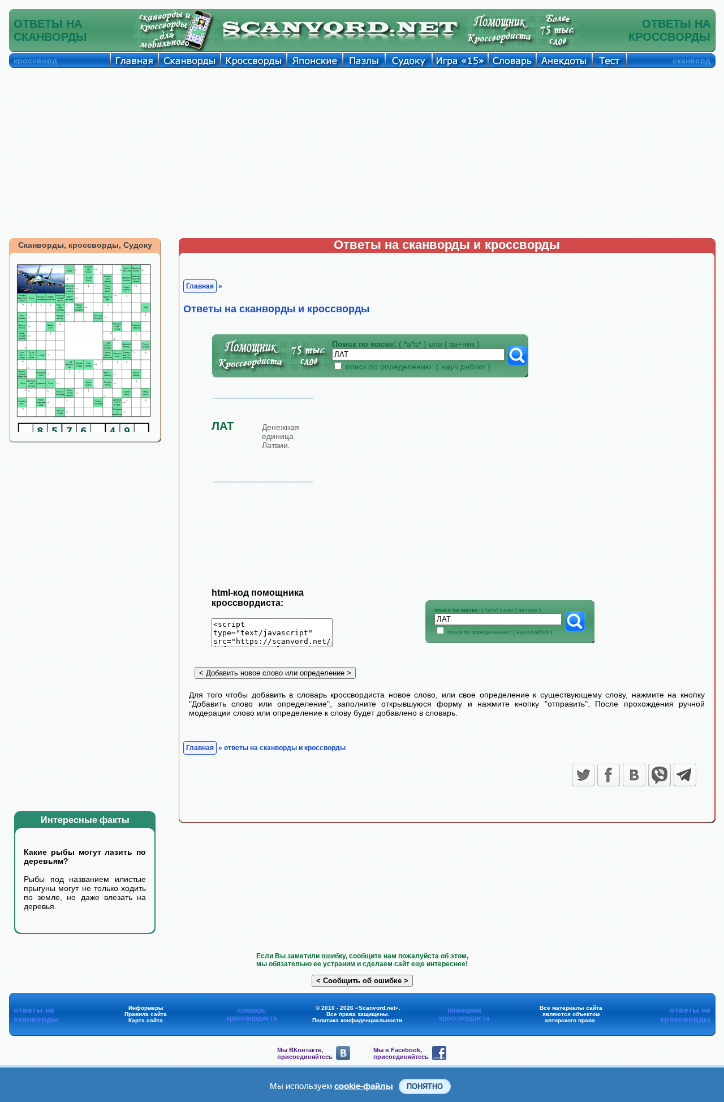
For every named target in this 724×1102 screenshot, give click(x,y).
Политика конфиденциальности (357, 1020)
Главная (200, 286)
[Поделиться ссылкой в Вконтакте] (634, 775)
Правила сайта (145, 1014)
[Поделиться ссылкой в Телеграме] (685, 775)
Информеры (145, 1008)
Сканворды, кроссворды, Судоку (85, 244)
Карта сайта (145, 1020)
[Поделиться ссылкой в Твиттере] (583, 775)
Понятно (425, 1086)
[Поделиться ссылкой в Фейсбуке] (608, 775)
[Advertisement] (362, 153)
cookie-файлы (363, 1086)
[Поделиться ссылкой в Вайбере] (659, 775)
